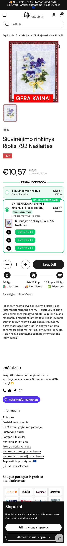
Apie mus (8, 417)
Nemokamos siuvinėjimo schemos (23, 456)
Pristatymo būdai (13, 432)
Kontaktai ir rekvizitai (15, 442)
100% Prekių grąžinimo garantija (22, 427)
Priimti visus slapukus (33, 527)
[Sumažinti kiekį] (7, 264)
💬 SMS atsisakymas (15, 466)
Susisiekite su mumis (15, 422)
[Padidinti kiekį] (25, 264)
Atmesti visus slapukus (33, 537)
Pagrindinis (8, 35)
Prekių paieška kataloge (17, 446)
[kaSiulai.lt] (33, 15)
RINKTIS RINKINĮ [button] (25, 232)
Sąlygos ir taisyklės (14, 437)
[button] (60, 15)
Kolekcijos (24, 35)
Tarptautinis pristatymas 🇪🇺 (20, 461)
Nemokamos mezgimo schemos (22, 451)
